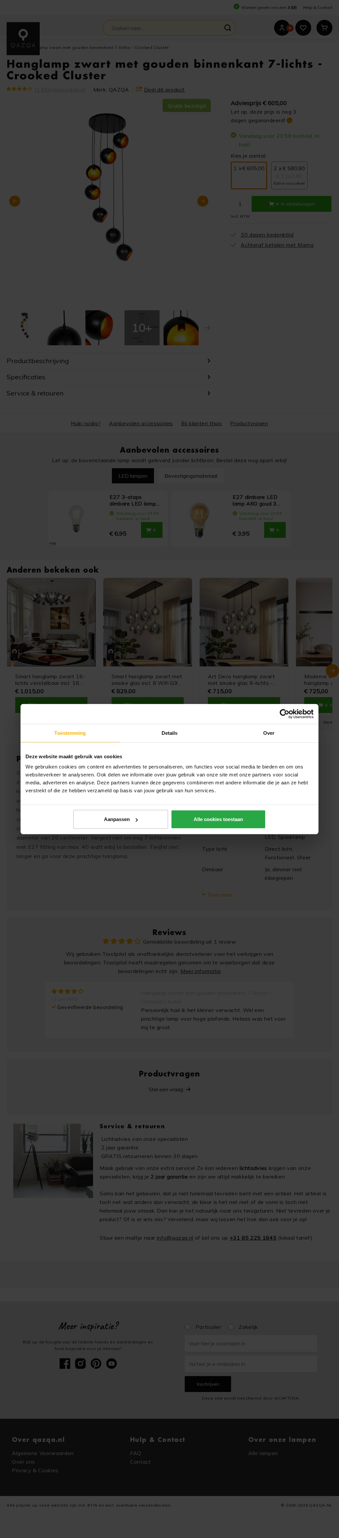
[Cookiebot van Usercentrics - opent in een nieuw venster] (285, 714)
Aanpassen (117, 819)
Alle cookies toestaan (218, 819)
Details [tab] (170, 732)
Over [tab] (268, 732)
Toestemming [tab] (70, 732)
